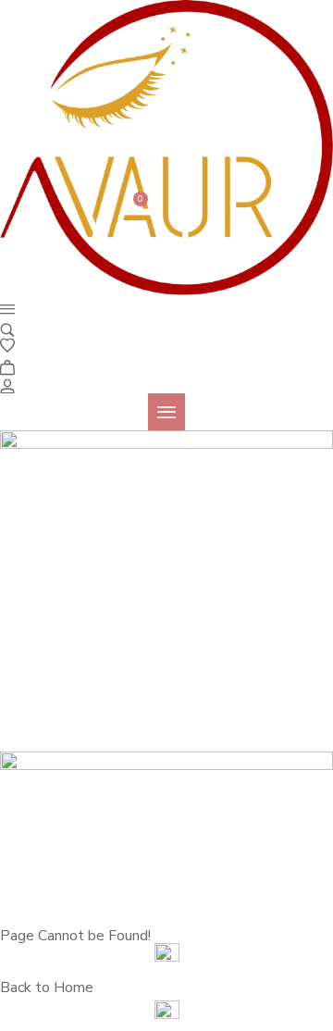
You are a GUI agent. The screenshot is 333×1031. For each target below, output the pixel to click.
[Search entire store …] (7, 329)
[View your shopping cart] (7, 365)
